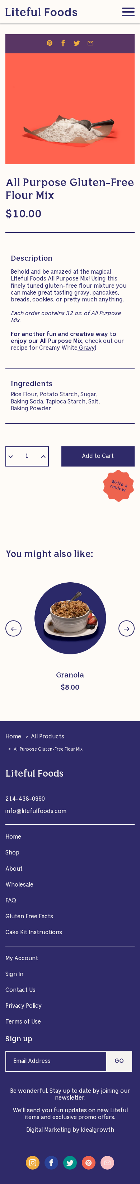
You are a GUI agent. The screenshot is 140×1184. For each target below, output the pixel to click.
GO (119, 1061)
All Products (47, 737)
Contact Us (20, 990)
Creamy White (67, 348)
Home (13, 737)
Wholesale (19, 885)
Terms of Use (23, 1022)
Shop (12, 853)
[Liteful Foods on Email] (107, 1163)
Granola (70, 675)
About (14, 869)
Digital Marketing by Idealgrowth (70, 1130)
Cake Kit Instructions (33, 933)
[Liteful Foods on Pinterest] (88, 1163)
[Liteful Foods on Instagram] (32, 1163)
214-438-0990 (25, 799)
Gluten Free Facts (29, 917)
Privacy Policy (23, 1006)
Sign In (14, 974)
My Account (21, 959)
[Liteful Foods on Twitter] (70, 1163)
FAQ (11, 901)
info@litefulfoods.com (35, 811)
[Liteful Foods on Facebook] (51, 1163)
